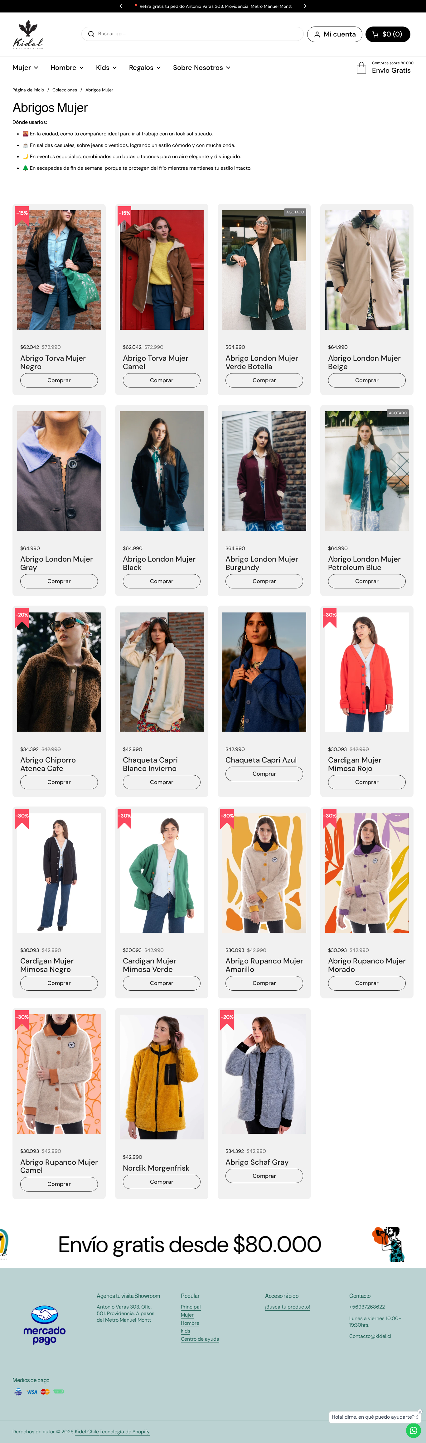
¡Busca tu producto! (287, 1307)
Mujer (187, 1315)
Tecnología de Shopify (124, 1431)
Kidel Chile (87, 1431)
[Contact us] (413, 1430)
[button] (387, 34)
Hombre (190, 1323)
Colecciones (64, 90)
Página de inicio (28, 90)
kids (185, 1331)
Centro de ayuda (200, 1339)
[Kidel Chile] (28, 34)
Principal (191, 1307)
